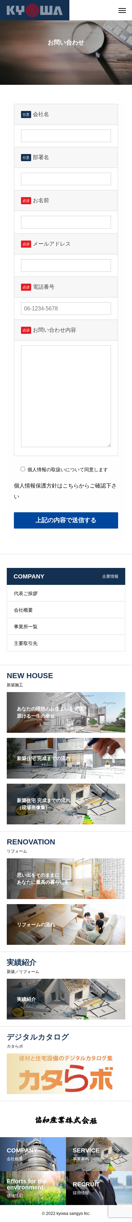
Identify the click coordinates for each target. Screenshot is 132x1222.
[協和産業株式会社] (34, 10)
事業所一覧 (26, 626)
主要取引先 (26, 643)
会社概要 (23, 610)
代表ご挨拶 (26, 593)
